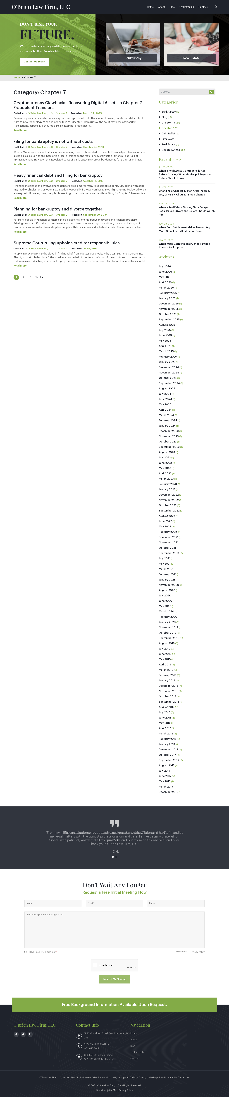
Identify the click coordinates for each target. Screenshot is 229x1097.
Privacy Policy (198, 952)
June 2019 (165, 654)
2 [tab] (116, 857)
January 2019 (167, 680)
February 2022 (168, 532)
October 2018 (167, 696)
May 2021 (165, 564)
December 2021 (168, 537)
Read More (20, 130)
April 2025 (165, 346)
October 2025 (168, 314)
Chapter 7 (30, 77)
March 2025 (166, 351)
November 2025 (169, 309)
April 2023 (165, 473)
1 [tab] (113, 857)
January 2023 (167, 489)
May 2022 (165, 526)
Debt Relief (168, 133)
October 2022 (168, 505)
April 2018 (165, 728)
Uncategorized (171, 150)
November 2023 (169, 436)
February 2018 (167, 739)
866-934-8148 (92, 1044)
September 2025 (169, 319)
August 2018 (166, 707)
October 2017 (167, 755)
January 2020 (167, 622)
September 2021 (169, 553)
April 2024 (165, 410)
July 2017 (164, 771)
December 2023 (169, 431)
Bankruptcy (169, 112)
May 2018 (165, 723)
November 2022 (169, 500)
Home (150, 6)
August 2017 (166, 765)
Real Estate (168, 144)
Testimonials (186, 6)
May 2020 (165, 606)
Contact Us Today (34, 62)
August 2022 (167, 516)
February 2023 (168, 484)
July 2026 (165, 266)
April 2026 (165, 282)
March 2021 (166, 569)
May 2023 (165, 468)
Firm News (168, 139)
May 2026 (165, 277)
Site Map (112, 1090)
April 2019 (165, 664)
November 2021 (168, 542)
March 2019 (166, 670)
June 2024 (165, 399)
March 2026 (166, 288)
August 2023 (167, 452)
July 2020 (165, 595)
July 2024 (165, 394)
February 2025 (168, 357)
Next (38, 277)
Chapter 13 (168, 122)
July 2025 (165, 330)
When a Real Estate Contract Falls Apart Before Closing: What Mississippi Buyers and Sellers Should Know (186, 175)
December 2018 (168, 686)
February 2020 (168, 617)
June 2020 (165, 601)
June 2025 (165, 335)
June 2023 (165, 463)
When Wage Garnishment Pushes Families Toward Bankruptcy (184, 246)
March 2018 (166, 733)
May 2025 (165, 341)
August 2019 (167, 643)
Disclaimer (181, 952)
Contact (203, 6)
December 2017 (168, 749)
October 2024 (168, 378)
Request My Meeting (114, 979)
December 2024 (169, 367)
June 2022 (165, 521)
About (161, 6)
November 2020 (169, 585)
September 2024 (169, 383)
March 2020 (166, 611)
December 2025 (169, 303)
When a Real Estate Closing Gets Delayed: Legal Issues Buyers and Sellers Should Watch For (187, 211)
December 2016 (168, 792)
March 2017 (166, 787)
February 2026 (168, 293)
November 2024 (169, 372)
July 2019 (164, 648)
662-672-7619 (91, 1048)
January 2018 (167, 744)
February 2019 (168, 675)
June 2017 (165, 776)
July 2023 (165, 457)
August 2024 (167, 388)
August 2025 (167, 325)
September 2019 (169, 638)
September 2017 (169, 760)
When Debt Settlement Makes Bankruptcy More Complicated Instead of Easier (184, 229)
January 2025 (167, 362)
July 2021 (164, 558)
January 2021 (167, 579)
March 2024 (166, 415)
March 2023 (166, 479)
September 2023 (169, 447)
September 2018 (169, 702)
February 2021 (167, 574)
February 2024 (168, 420)
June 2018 (165, 718)
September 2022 (169, 510)
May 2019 (165, 659)
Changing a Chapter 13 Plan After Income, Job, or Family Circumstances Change (184, 193)
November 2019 (168, 627)
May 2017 (165, 781)
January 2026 (167, 298)
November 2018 (168, 691)
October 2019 (167, 633)
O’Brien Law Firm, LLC (41, 6)
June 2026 (165, 272)
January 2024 (167, 426)
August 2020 (167, 590)
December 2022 (169, 495)
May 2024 (165, 404)
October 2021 (167, 548)
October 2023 (168, 441)
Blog (172, 6)
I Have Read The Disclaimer (42, 952)
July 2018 (164, 712)
